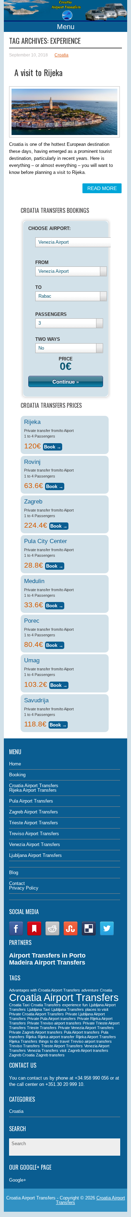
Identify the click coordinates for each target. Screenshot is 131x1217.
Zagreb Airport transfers (88, 1050)
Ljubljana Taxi (38, 1009)
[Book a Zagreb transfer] (58, 525)
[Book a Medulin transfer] (54, 605)
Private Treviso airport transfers (54, 1023)
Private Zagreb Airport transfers (36, 1032)
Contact (17, 883)
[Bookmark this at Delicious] (89, 934)
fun (85, 1005)
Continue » (65, 381)
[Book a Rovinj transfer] (54, 485)
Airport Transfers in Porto (47, 955)
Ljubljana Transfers (67, 1009)
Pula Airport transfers (82, 1032)
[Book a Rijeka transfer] (52, 446)
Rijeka (31, 1037)
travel (64, 1041)
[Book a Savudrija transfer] (58, 724)
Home (15, 763)
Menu (65, 26)
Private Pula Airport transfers (51, 1018)
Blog (13, 872)
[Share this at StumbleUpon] (71, 934)
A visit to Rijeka (38, 72)
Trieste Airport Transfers (33, 822)
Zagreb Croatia (22, 1055)
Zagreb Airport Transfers (33, 811)
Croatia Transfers (46, 1005)
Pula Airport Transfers (31, 801)
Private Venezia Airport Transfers (86, 1028)
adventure (90, 990)
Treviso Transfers (24, 1046)
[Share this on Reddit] (52, 934)
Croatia (61, 55)
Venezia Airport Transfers (34, 844)
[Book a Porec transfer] (54, 644)
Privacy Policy (23, 888)
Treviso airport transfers (91, 1041)
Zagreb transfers (50, 1055)
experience (71, 1005)
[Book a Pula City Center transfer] (54, 565)
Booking (17, 774)
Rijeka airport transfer (56, 1037)
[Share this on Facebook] (16, 934)
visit (63, 1050)
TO (38, 287)
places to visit (96, 1009)
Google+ (17, 1180)
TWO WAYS (47, 339)
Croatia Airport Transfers (33, 785)
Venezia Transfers (42, 1050)
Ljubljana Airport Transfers (35, 855)
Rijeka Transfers (23, 1041)
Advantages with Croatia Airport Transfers (44, 990)
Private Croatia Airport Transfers (36, 1014)
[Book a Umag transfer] (58, 684)
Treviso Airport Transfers (34, 833)
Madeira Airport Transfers (47, 962)
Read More (102, 188)
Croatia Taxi (19, 1005)
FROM (42, 262)
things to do (48, 1041)
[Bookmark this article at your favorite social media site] (34, 934)
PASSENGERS (51, 314)
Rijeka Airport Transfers (33, 790)
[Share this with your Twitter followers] (107, 934)
